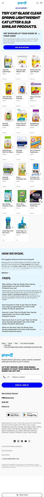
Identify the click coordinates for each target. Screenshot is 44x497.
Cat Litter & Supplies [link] (27, 343)
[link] (22, 3)
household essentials (20, 294)
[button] (41, 3)
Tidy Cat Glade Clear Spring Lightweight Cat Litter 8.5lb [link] (23, 347)
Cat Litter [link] (7, 345)
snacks (4, 294)
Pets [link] (16, 343)
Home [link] (4, 343)
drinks (9, 294)
